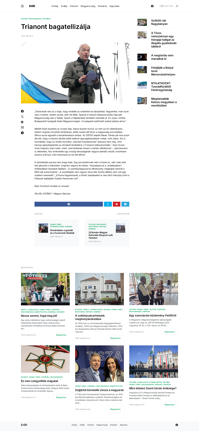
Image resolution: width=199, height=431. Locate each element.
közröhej (56, 310)
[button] (22, 6)
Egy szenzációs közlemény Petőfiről (152, 315)
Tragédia (167, 384)
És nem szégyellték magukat (39, 381)
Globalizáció (33, 310)
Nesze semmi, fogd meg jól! (39, 315)
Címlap (74, 425)
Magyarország (35, 19)
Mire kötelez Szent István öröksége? (153, 388)
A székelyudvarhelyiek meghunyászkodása (90, 317)
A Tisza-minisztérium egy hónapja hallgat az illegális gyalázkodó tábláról (164, 39)
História (24, 19)
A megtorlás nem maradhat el (162, 57)
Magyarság (101, 224)
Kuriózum (161, 309)
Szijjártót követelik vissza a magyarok (99, 390)
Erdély (24, 310)
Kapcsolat (123, 425)
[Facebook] (152, 6)
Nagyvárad (93, 227)
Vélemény (46, 19)
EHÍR (32, 6)
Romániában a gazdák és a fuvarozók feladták (62, 231)
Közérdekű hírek (57, 227)
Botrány (78, 309)
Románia (68, 227)
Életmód (132, 382)
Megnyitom (61, 335)
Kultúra (92, 224)
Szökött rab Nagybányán (159, 22)
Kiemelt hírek (55, 224)
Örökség (89, 312)
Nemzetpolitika (41, 312)
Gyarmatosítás (96, 309)
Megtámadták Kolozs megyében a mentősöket (164, 102)
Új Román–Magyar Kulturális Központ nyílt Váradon (101, 235)
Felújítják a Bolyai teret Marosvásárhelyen (163, 71)
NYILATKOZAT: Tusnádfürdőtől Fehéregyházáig (161, 87)
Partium (102, 227)
